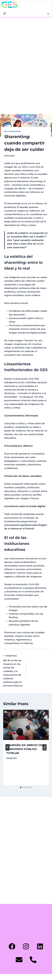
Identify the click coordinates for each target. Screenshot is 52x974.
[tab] (20, 787)
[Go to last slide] (7, 747)
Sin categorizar (12, 131)
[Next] (44, 747)
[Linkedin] (40, 946)
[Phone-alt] (33, 959)
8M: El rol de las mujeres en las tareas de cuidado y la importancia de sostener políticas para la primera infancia (12, 671)
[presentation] (26, 725)
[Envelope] (19, 959)
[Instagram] (26, 946)
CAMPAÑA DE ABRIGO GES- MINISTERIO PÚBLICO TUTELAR (25, 749)
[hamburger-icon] (4, 14)
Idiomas (46, 23)
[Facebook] (12, 946)
